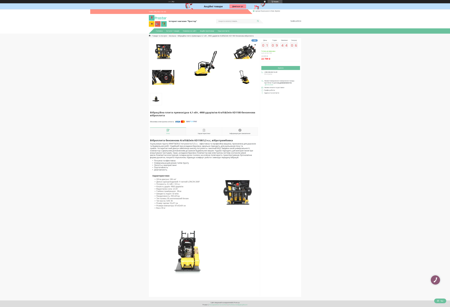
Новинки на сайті (189, 31)
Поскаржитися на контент (218, 305)
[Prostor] (158, 21)
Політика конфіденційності (238, 305)
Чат (442, 301)
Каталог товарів (172, 31)
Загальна (172, 36)
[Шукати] (257, 21)
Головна (159, 31)
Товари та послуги (159, 36)
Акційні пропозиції (207, 31)
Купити (280, 68)
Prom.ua (237, 303)
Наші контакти (223, 31)
